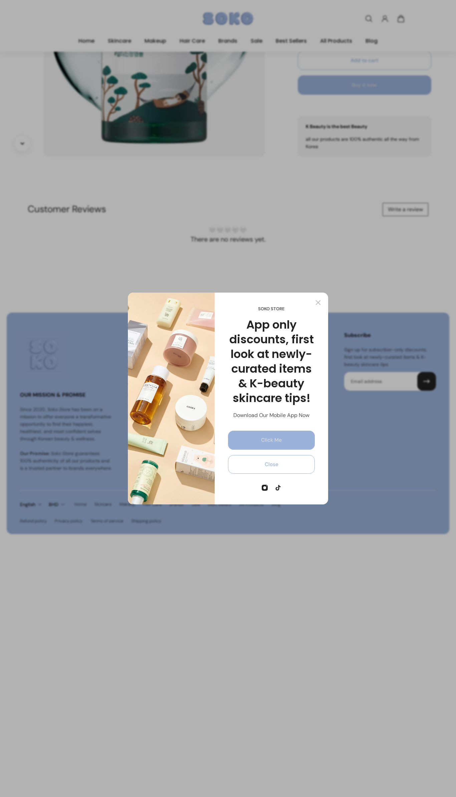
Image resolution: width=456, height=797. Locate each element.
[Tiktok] (278, 487)
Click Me (271, 440)
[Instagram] (264, 487)
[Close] (318, 302)
